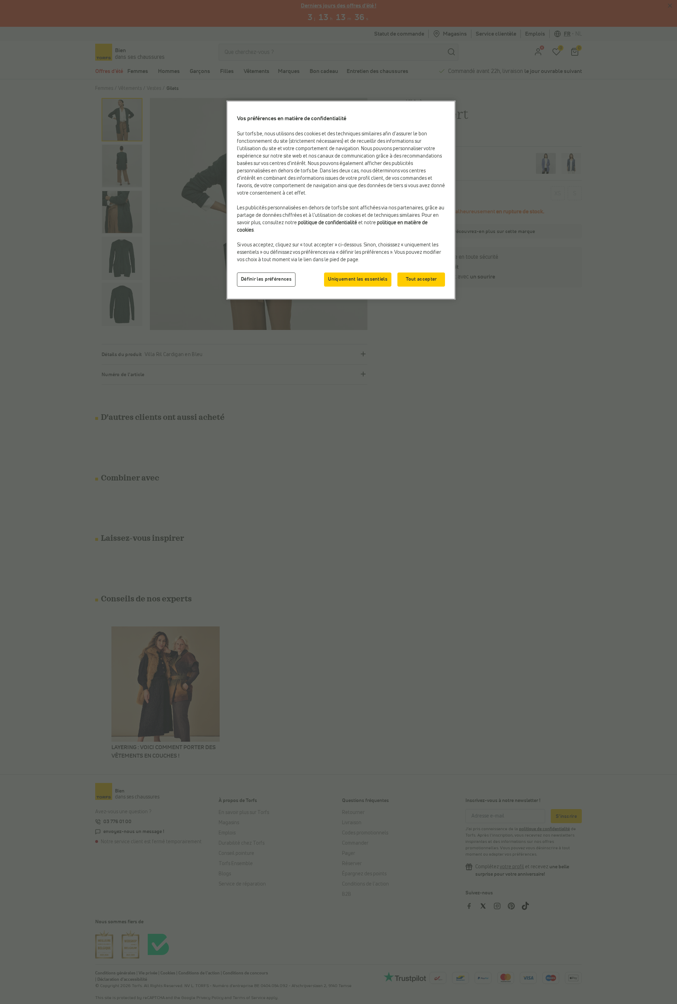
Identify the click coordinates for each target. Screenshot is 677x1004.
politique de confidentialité (327, 222)
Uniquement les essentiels (358, 279)
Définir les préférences (266, 279)
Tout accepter (421, 279)
